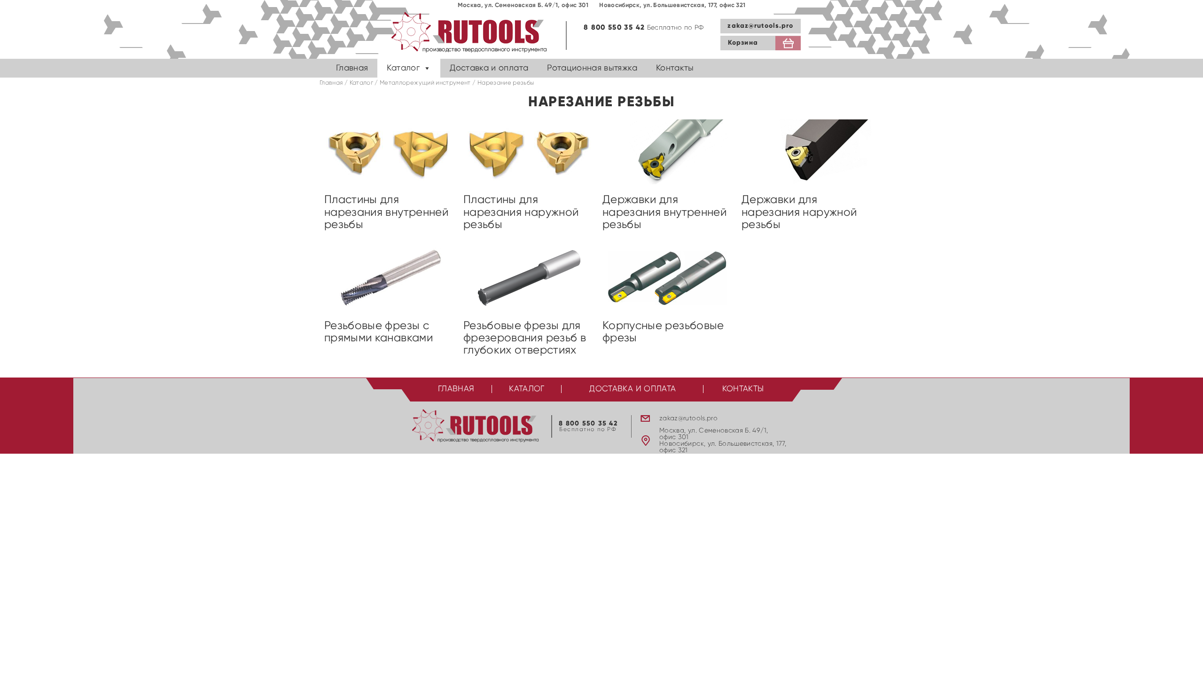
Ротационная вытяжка (592, 68)
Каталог (403, 68)
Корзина (743, 42)
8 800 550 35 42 (614, 27)
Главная (352, 68)
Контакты (675, 68)
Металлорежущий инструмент (425, 83)
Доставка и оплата (489, 68)
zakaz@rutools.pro (760, 26)
